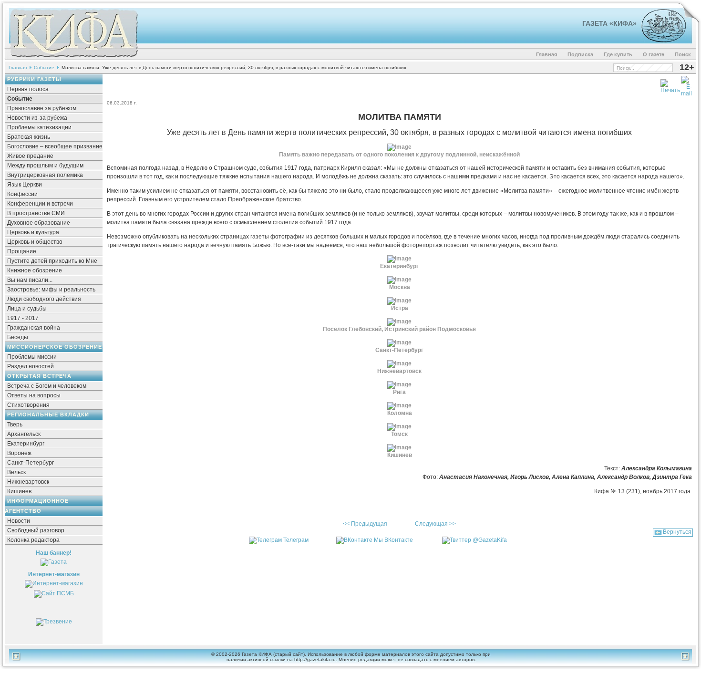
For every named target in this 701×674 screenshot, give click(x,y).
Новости (18, 521)
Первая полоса (28, 89)
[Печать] (670, 84)
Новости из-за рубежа (37, 117)
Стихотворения (28, 405)
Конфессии (22, 194)
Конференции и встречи (40, 203)
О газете (653, 54)
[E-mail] (686, 84)
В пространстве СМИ (36, 213)
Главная (546, 54)
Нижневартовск (28, 481)
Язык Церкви (24, 184)
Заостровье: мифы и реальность (51, 289)
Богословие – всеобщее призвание (55, 146)
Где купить (618, 54)
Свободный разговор (35, 530)
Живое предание (30, 156)
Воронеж (19, 453)
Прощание (21, 251)
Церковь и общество (34, 241)
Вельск (16, 472)
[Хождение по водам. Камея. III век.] (659, 40)
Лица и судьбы (27, 308)
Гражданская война (33, 327)
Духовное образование (38, 222)
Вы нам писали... (29, 280)
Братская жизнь (28, 137)
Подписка (580, 54)
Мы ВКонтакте (393, 540)
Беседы (17, 337)
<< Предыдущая (365, 523)
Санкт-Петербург (30, 462)
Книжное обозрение (34, 270)
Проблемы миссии (32, 356)
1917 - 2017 (23, 318)
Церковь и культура (33, 232)
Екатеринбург (25, 443)
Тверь (14, 424)
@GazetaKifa (490, 540)
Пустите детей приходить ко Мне (52, 261)
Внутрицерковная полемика (45, 175)
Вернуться (677, 532)
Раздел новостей (30, 366)
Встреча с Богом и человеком (46, 386)
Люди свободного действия (44, 299)
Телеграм (296, 540)
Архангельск (24, 434)
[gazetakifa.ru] (73, 58)
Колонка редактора (33, 540)
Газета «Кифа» (609, 23)
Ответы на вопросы (34, 395)
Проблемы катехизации (39, 127)
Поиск (683, 54)
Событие (44, 67)
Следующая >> (435, 523)
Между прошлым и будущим (45, 165)
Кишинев (19, 491)
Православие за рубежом (41, 108)
